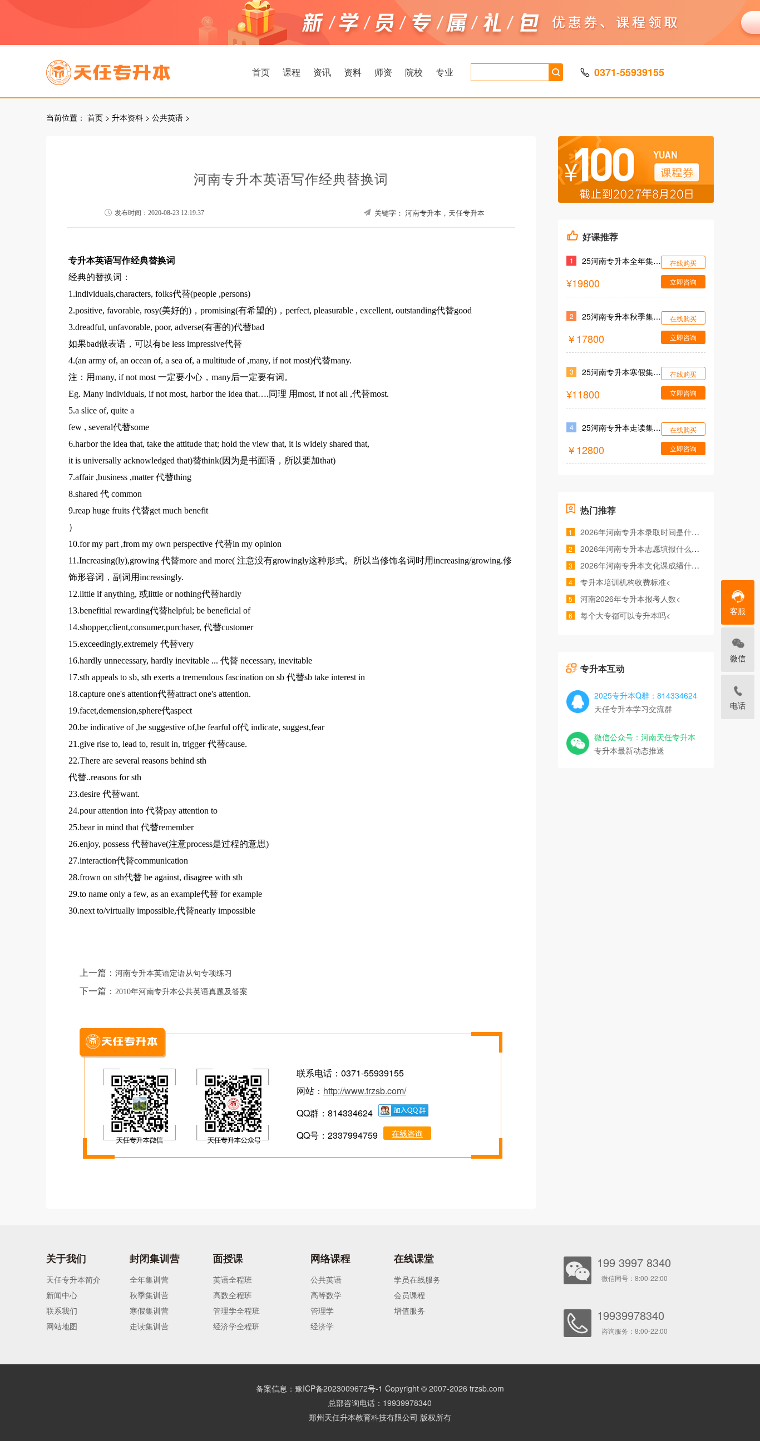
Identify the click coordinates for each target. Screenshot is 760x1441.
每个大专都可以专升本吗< (625, 615)
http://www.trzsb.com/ (364, 1090)
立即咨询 (683, 281)
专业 (444, 72)
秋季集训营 (149, 1295)
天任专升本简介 (73, 1279)
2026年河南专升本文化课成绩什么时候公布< (657, 565)
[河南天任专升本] (134, 68)
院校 (414, 72)
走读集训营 (149, 1326)
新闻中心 (61, 1295)
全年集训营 (149, 1279)
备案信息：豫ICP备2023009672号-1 (319, 1388)
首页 (261, 72)
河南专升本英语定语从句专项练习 (173, 973)
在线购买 (683, 262)
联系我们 (61, 1310)
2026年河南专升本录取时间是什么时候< (649, 531)
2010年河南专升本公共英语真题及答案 (181, 992)
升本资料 (127, 117)
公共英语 (167, 117)
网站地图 (61, 1326)
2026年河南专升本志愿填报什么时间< (646, 548)
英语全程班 (232, 1279)
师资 (383, 72)
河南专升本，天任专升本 (445, 213)
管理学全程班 (236, 1310)
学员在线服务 (417, 1279)
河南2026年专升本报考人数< (630, 598)
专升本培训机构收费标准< (625, 581)
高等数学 (326, 1295)
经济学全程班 (236, 1326)
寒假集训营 (149, 1310)
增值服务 (409, 1310)
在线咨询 (407, 1133)
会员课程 (409, 1295)
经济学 (322, 1326)
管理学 (322, 1310)
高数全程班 (232, 1295)
